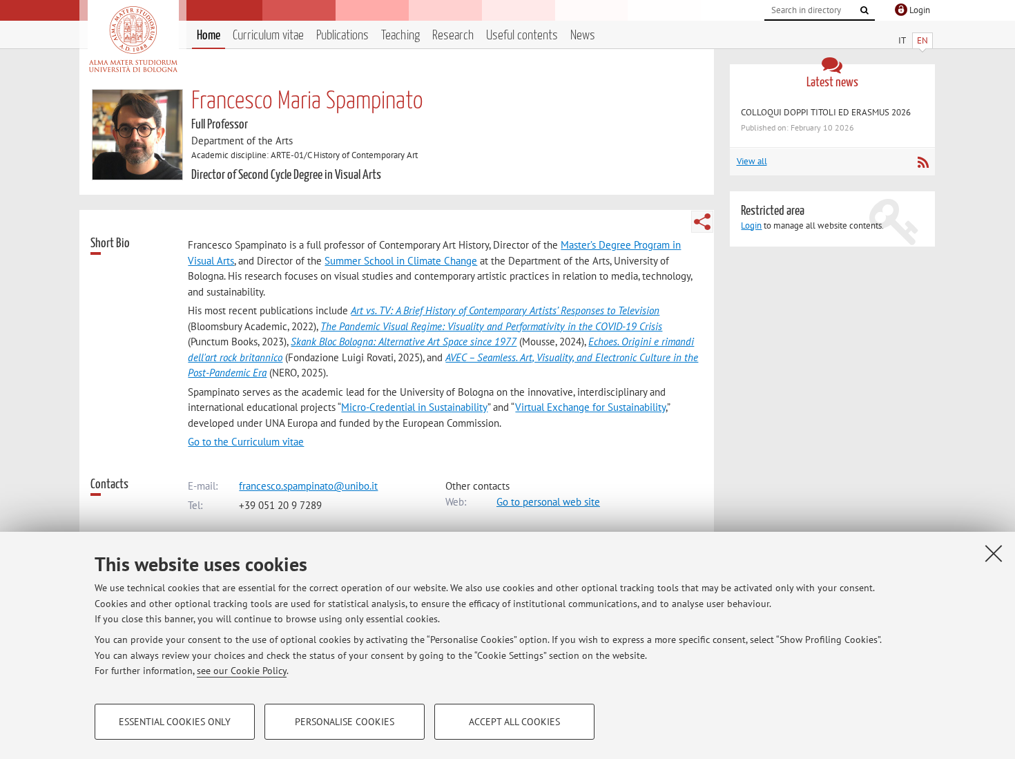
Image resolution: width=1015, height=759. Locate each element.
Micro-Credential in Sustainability (414, 407)
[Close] (994, 553)
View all (752, 161)
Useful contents (522, 35)
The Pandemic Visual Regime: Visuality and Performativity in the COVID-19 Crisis (491, 326)
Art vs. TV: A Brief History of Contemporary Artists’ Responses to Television (505, 310)
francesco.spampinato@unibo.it (308, 485)
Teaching (400, 35)
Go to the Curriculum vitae (246, 441)
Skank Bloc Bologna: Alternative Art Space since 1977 (403, 341)
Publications (342, 35)
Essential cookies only (175, 721)
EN (922, 40)
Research (453, 35)
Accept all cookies (514, 721)
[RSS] (923, 162)
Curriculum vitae (268, 35)
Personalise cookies (344, 721)
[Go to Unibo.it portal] (132, 39)
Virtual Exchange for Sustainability (590, 407)
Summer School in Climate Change (401, 260)
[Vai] (864, 10)
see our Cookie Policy (242, 670)
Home (208, 35)
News (582, 35)
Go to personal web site (548, 501)
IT (902, 40)
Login (751, 225)
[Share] (702, 222)
